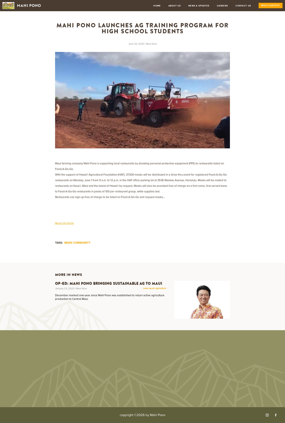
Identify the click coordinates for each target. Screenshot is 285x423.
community (81, 242)
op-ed (152, 288)
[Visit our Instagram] (267, 415)
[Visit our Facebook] (275, 415)
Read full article (64, 223)
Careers (222, 5)
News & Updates (198, 5)
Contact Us (243, 5)
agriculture (161, 288)
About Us (174, 5)
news (68, 242)
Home (157, 5)
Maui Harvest (270, 5)
